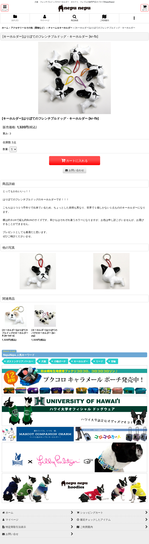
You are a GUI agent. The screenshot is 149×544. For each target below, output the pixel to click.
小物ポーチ (60, 361)
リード (99, 361)
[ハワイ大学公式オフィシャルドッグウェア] (74, 410)
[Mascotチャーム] (38, 433)
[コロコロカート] (111, 433)
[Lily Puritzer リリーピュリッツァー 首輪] (74, 457)
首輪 (113, 361)
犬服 (43, 361)
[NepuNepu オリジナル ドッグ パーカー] (74, 487)
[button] (5, 8)
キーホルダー (81, 361)
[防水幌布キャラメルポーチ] (74, 379)
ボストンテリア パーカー (20, 361)
